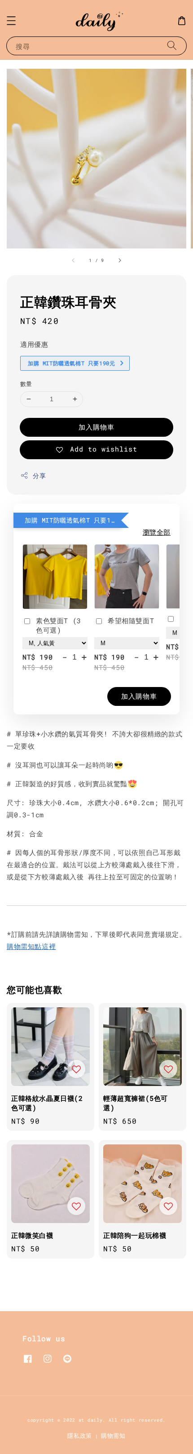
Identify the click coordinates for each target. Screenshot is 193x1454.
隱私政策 (79, 1436)
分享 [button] (39, 475)
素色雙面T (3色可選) (58, 625)
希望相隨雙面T (131, 620)
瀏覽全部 (157, 532)
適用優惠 (34, 344)
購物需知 (113, 1436)
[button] (11, 21)
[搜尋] (172, 45)
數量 (26, 384)
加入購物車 (96, 426)
